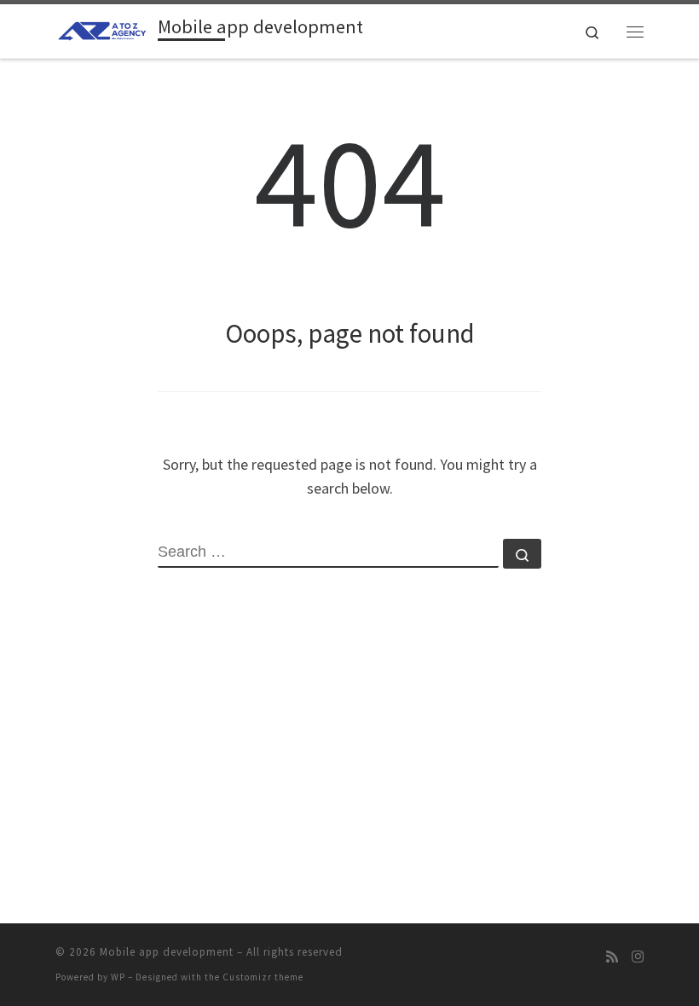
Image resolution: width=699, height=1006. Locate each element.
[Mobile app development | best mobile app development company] (103, 29)
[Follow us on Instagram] (638, 957)
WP (118, 977)
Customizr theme (262, 977)
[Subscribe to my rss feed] (612, 957)
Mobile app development (167, 952)
